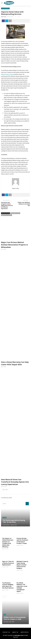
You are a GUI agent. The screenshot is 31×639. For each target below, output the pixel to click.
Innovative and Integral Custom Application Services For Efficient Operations (7, 205)
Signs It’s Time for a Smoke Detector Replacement (8, 563)
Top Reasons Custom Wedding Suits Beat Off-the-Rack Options (7, 585)
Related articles (5, 213)
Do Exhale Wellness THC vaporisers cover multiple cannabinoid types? (22, 587)
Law (4, 614)
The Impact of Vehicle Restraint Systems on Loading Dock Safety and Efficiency (7, 542)
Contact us (6, 632)
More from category (6, 215)
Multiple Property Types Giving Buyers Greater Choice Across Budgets (22, 565)
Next (7, 489)
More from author (15, 213)
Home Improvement (5, 8)
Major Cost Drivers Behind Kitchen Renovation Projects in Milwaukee (14, 244)
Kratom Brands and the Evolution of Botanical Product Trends (22, 540)
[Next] (6, 596)
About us (15, 632)
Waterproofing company (7, 74)
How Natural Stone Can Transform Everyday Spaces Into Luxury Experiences (15, 481)
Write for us (24, 632)
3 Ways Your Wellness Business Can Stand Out (24, 204)
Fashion (4, 517)
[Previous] (3, 596)
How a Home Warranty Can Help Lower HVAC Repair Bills (15, 363)
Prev (4, 489)
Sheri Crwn (3, 16)
